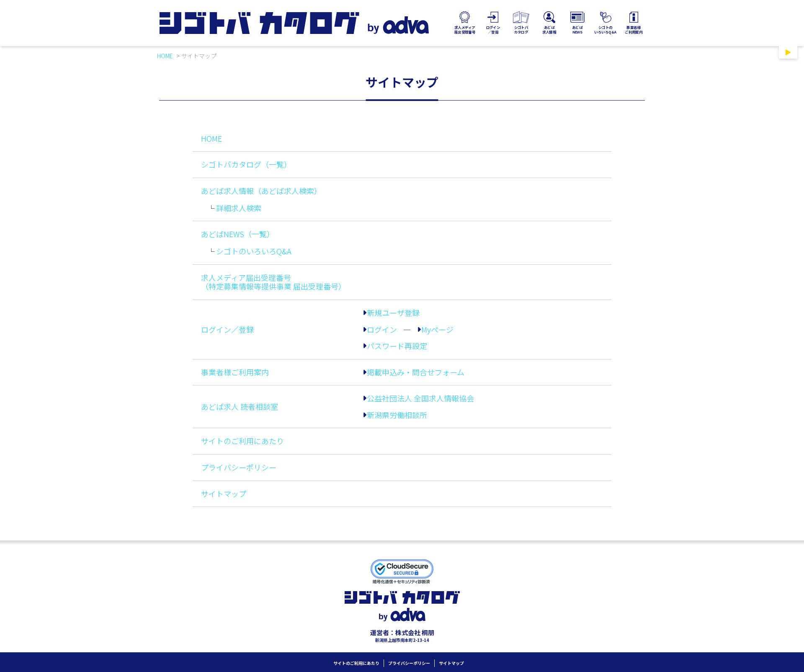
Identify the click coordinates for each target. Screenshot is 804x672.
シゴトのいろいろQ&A (253, 251)
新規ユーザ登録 (393, 313)
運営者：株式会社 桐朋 (402, 632)
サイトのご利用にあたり (242, 440)
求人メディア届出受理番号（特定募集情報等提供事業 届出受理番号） (273, 282)
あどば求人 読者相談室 (239, 406)
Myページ (437, 329)
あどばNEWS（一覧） (237, 233)
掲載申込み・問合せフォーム (415, 372)
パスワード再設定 (397, 346)
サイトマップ (223, 493)
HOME (165, 56)
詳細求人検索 (238, 207)
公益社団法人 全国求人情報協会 (420, 398)
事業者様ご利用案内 (235, 372)
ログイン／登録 (227, 329)
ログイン (382, 329)
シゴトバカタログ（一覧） (246, 164)
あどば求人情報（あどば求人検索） (261, 190)
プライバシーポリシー (238, 467)
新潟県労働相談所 (397, 415)
